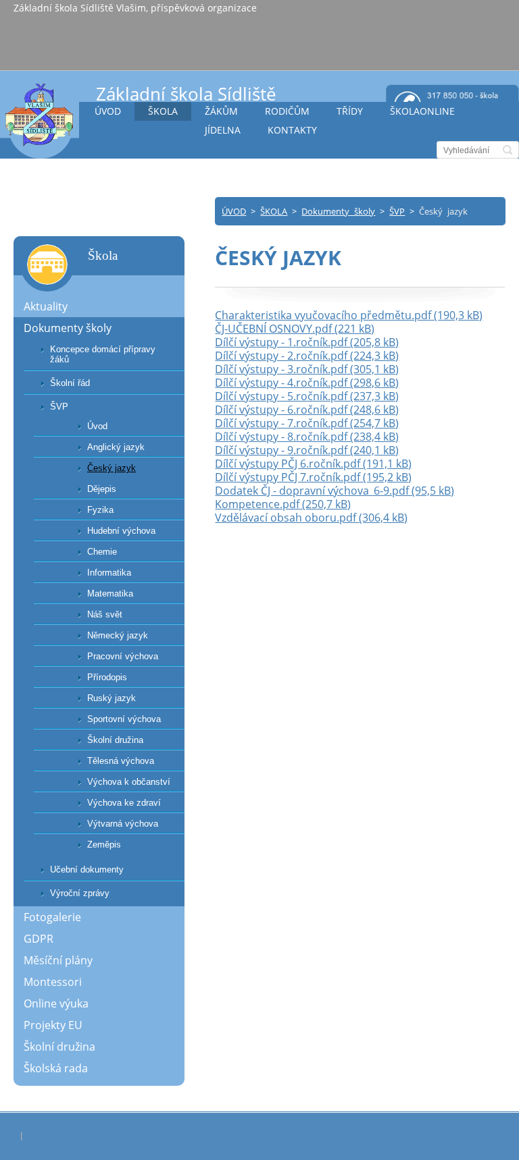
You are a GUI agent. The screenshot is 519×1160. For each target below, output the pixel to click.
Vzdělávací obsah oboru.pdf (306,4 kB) (311, 517)
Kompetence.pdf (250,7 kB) (283, 504)
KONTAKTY (292, 129)
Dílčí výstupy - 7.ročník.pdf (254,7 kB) (307, 423)
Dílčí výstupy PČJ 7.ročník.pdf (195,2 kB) (313, 477)
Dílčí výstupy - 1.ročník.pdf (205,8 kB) (307, 342)
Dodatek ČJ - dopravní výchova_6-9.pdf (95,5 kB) (334, 490)
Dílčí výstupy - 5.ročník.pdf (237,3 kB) (307, 396)
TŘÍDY (350, 111)
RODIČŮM (287, 111)
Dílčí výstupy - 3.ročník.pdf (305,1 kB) (307, 369)
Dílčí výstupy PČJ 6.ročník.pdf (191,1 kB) (313, 463)
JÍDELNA (223, 129)
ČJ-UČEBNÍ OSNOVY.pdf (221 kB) (294, 328)
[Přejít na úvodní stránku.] (39, 120)
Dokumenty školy (338, 211)
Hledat (507, 149)
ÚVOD (108, 111)
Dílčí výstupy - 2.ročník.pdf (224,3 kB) (307, 355)
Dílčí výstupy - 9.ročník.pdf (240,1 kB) (307, 450)
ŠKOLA (163, 111)
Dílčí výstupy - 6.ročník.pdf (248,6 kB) (307, 409)
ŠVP (397, 211)
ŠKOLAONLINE (422, 111)
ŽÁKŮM (221, 111)
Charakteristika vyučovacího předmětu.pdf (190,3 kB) (349, 315)
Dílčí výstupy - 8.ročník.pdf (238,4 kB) (307, 436)
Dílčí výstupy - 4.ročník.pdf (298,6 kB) (307, 382)
